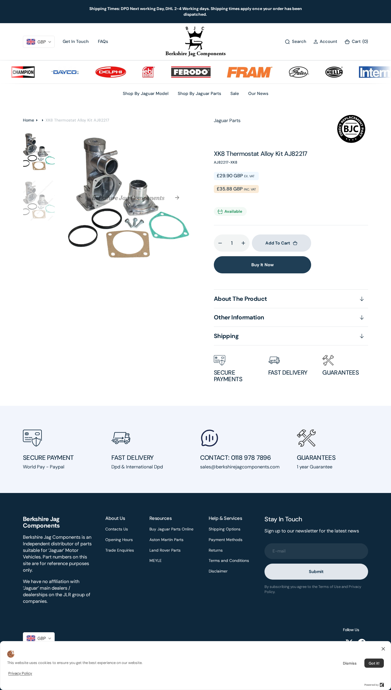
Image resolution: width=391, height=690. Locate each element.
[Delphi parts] (103, 72)
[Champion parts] (15, 72)
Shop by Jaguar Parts (199, 93)
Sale (234, 93)
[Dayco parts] (58, 72)
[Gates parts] (292, 72)
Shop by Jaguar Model (146, 93)
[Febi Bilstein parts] (141, 72)
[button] (325, 42)
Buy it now (262, 265)
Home (28, 120)
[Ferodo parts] (183, 72)
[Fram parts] (242, 72)
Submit (316, 571)
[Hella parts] (327, 72)
